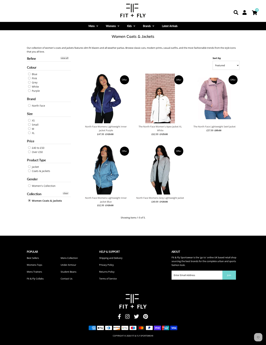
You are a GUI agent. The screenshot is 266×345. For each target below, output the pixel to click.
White (35, 86)
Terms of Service (108, 278)
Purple (35, 90)
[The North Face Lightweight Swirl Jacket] (214, 98)
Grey (34, 82)
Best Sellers (33, 258)
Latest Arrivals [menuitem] (170, 26)
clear (65, 193)
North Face (38, 105)
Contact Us (66, 278)
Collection (34, 194)
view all (64, 58)
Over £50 (37, 152)
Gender (32, 179)
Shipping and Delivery (111, 258)
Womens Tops (34, 264)
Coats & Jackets (40, 171)
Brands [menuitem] (147, 26)
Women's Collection (43, 186)
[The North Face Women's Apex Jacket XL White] (160, 98)
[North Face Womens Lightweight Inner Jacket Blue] (106, 170)
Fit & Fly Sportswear (142, 335)
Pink (34, 78)
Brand (31, 99)
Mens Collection (69, 258)
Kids (129, 26)
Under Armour (68, 264)
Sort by (217, 58)
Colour (32, 67)
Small (35, 124)
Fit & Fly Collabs (35, 278)
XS (33, 120)
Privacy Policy (106, 264)
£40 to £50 (37, 148)
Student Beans (68, 271)
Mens (91, 26)
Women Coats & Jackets (46, 200)
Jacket (35, 167)
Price (30, 141)
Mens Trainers (34, 271)
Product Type (36, 160)
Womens (111, 26)
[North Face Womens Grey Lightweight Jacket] (160, 170)
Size (30, 114)
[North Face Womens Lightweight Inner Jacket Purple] (106, 98)
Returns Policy (107, 271)
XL (33, 133)
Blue (34, 74)
